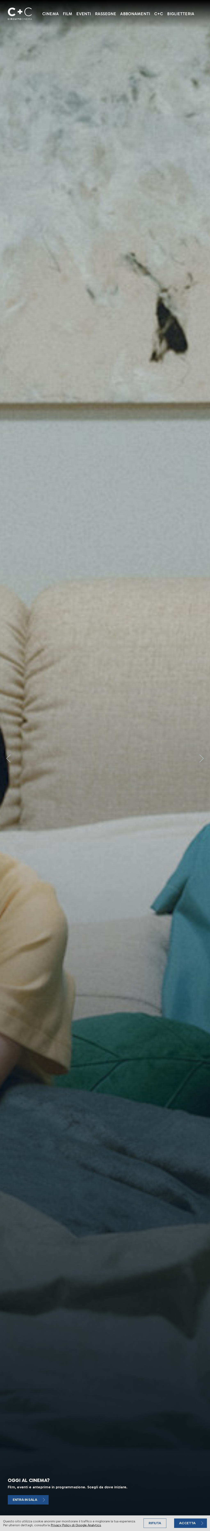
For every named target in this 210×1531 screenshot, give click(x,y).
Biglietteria (180, 13)
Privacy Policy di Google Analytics (76, 1525)
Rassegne (105, 13)
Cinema (50, 13)
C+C (158, 13)
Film (67, 13)
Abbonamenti (135, 13)
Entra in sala (25, 1500)
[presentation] (8, 758)
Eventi (83, 13)
